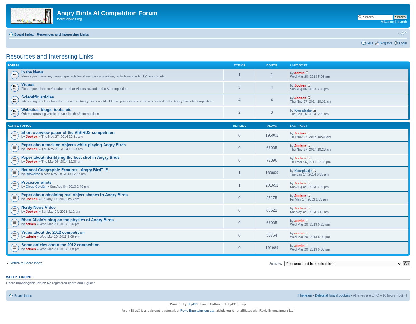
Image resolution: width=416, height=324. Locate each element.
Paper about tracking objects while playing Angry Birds (73, 145)
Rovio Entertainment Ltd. (197, 310)
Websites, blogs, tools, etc (46, 109)
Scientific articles (37, 97)
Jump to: (275, 263)
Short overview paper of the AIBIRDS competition (68, 132)
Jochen (300, 85)
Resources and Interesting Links (63, 34)
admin (299, 73)
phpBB (192, 304)
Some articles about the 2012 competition (60, 245)
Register (386, 43)
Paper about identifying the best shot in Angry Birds (70, 157)
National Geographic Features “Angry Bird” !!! (64, 170)
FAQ (369, 43)
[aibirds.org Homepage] (32, 15)
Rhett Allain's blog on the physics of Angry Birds (67, 220)
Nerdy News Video (38, 207)
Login (403, 43)
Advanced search (394, 21)
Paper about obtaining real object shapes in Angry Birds (74, 195)
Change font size (402, 33)
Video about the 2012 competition (53, 232)
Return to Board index (26, 263)
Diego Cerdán (36, 186)
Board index (24, 34)
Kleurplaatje (303, 110)
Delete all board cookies (332, 295)
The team (305, 295)
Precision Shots (36, 182)
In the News (32, 72)
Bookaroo (33, 174)
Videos (27, 84)
